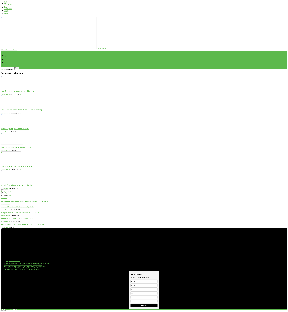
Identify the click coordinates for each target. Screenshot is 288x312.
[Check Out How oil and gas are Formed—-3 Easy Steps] (10, 87)
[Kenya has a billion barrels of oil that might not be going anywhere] (11, 163)
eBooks (6, 10)
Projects (6, 12)
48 (20, 94)
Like (4, 192)
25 (20, 188)
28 (20, 113)
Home (5, 2)
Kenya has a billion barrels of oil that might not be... (17, 166)
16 (20, 150)
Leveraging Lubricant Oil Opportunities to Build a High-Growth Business (20, 213)
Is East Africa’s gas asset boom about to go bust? (16, 147)
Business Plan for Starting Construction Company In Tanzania (17, 218)
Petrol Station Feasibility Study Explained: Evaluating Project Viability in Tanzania (22, 268)
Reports (6, 7)
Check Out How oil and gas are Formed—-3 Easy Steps (18, 91)
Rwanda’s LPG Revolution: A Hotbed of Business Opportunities (17, 207)
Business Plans (8, 9)
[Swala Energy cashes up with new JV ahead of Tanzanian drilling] (10, 106)
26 (20, 169)
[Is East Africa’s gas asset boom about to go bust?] (12, 144)
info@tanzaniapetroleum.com (13, 261)
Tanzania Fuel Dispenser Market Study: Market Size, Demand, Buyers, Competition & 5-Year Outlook (27, 263)
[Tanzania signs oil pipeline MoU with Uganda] (11, 125)
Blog (5, 6)
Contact (6, 13)
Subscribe (9, 195)
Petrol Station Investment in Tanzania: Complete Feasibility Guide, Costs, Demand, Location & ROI (26, 266)
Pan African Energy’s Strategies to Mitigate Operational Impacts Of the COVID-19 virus (24, 201)
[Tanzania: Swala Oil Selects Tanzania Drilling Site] (9, 181)
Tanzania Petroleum (5, 94)
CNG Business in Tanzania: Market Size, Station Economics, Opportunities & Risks (23, 265)
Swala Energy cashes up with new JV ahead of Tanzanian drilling (21, 110)
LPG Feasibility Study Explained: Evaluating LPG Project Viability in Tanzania (21, 269)
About (5, 3)
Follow (7, 193)
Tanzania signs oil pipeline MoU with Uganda (15, 129)
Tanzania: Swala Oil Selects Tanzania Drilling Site (16, 185)
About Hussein (10, 4)
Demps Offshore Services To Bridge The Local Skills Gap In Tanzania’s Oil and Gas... (24, 224)
